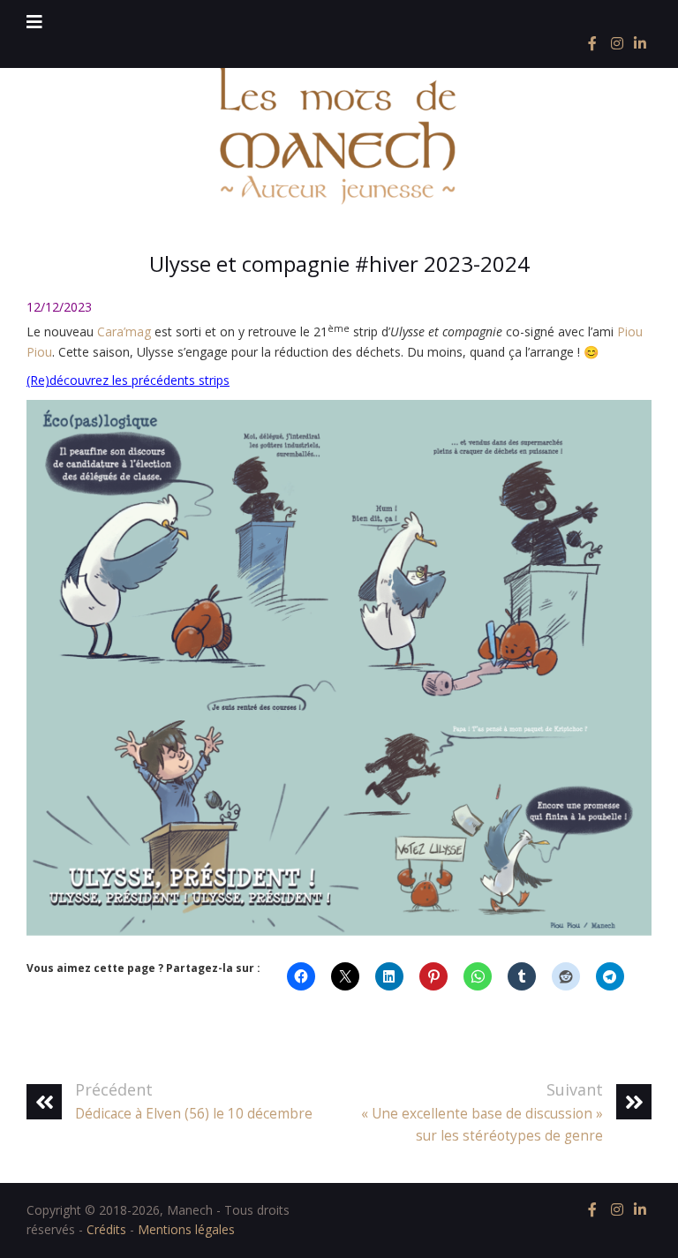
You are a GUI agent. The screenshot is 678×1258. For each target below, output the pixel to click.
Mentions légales (186, 1229)
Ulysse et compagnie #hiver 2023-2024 (339, 263)
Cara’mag (124, 331)
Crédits (106, 1229)
